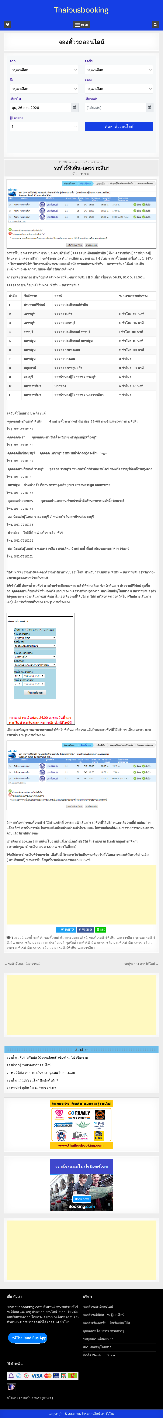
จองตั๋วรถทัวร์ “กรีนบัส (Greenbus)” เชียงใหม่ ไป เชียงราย (47, 1057)
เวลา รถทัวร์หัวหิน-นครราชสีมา (73, 948)
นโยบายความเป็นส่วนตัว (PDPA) (30, 1398)
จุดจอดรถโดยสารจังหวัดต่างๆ (103, 1331)
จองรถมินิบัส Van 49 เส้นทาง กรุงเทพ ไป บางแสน (41, 1073)
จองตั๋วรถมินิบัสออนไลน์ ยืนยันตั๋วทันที (32, 1080)
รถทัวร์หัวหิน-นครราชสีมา (81, 167)
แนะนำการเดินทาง (91, 162)
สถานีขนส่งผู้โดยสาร (97, 1347)
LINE (102, 929)
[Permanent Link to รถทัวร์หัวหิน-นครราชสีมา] (81, 214)
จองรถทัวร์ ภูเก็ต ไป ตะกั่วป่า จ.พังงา (31, 1088)
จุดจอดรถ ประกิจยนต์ (50, 943)
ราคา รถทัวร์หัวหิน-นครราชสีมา (28, 948)
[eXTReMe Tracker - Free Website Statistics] (11, 1390)
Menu (84, 24)
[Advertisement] (81, 894)
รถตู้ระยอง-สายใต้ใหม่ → (141, 964)
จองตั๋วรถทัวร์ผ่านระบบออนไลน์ (65, 938)
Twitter (69, 929)
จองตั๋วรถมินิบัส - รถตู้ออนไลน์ (103, 1315)
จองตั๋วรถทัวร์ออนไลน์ (98, 1307)
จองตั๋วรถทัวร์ (33, 938)
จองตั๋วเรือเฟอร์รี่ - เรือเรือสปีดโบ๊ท (106, 1323)
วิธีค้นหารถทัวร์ (71, 162)
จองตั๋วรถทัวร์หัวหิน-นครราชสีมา (111, 938)
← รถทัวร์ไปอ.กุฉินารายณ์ (22, 964)
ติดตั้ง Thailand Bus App (101, 1355)
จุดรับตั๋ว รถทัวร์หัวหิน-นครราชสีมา (90, 943)
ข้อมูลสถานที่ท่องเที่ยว (98, 1339)
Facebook (87, 929)
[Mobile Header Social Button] (7, 24)
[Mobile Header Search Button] (155, 24)
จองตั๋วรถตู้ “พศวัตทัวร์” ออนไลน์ (29, 1065)
